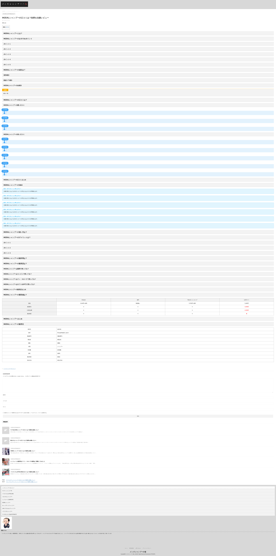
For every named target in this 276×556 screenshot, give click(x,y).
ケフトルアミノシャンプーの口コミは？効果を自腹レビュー (20, 480)
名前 (4, 394)
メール (5, 400)
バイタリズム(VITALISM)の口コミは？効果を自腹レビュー (24, 472)
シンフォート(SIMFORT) (7, 499)
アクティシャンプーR (7, 490)
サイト (4, 406)
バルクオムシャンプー (7, 496)
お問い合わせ (138, 548)
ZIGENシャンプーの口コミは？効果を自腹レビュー (22, 451)
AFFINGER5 (152, 554)
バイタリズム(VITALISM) (8, 493)
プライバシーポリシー (147, 548)
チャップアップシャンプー (8, 505)
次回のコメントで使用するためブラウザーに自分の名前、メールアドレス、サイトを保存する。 (25, 412)
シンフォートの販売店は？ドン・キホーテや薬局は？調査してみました (27, 461)
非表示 (7, 27)
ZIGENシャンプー (6, 502)
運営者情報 (131, 548)
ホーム (126, 548)
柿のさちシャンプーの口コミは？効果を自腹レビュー (23, 440)
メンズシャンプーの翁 (138, 552)
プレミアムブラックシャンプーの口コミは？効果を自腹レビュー (21, 482)
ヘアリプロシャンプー (7, 511)
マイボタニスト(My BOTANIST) (9, 514)
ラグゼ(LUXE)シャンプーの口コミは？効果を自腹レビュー (24, 430)
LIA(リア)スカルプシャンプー (9, 508)
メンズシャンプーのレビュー (10, 368)
